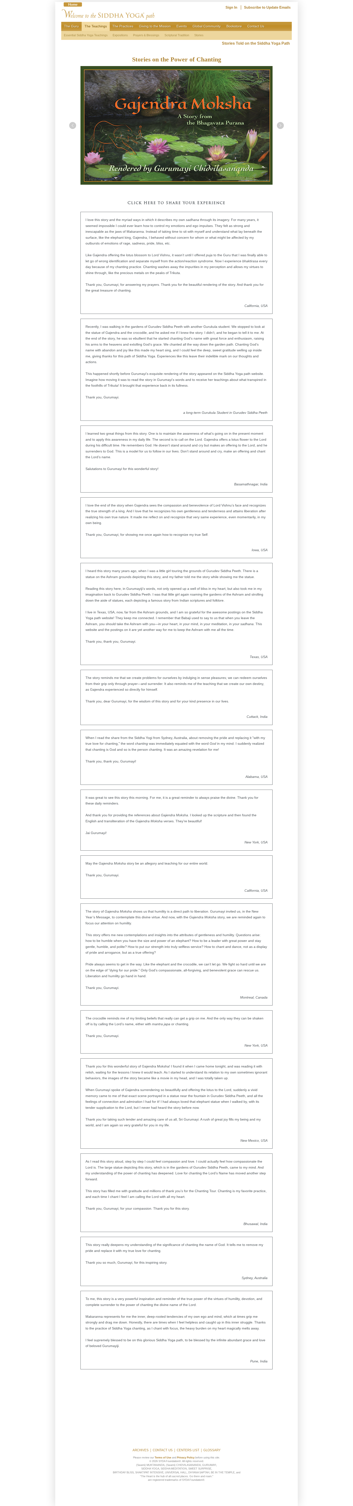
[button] (72, 125)
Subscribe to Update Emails (267, 7)
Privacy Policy (186, 1457)
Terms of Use (163, 1457)
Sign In (231, 7)
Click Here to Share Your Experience (176, 203)
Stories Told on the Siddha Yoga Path (257, 43)
